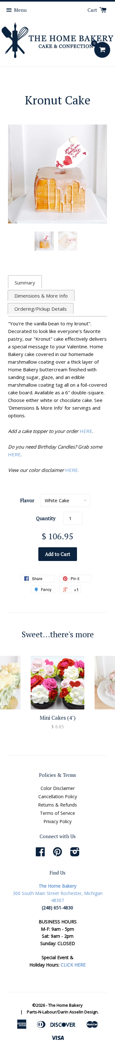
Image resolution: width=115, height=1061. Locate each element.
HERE (86, 431)
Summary (25, 282)
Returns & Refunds (57, 805)
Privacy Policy (57, 821)
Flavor (27, 500)
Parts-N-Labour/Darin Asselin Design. (63, 1012)
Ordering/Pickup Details (40, 309)
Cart (93, 10)
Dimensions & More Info (41, 295)
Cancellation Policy (57, 796)
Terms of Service (57, 813)
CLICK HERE (73, 965)
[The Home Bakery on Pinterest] (57, 854)
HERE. (72, 470)
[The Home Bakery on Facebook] (40, 854)
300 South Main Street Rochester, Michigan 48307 (58, 893)
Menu (20, 10)
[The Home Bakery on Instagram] (75, 854)
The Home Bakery (65, 1005)
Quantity (46, 518)
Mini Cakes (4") (58, 717)
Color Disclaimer (58, 788)
